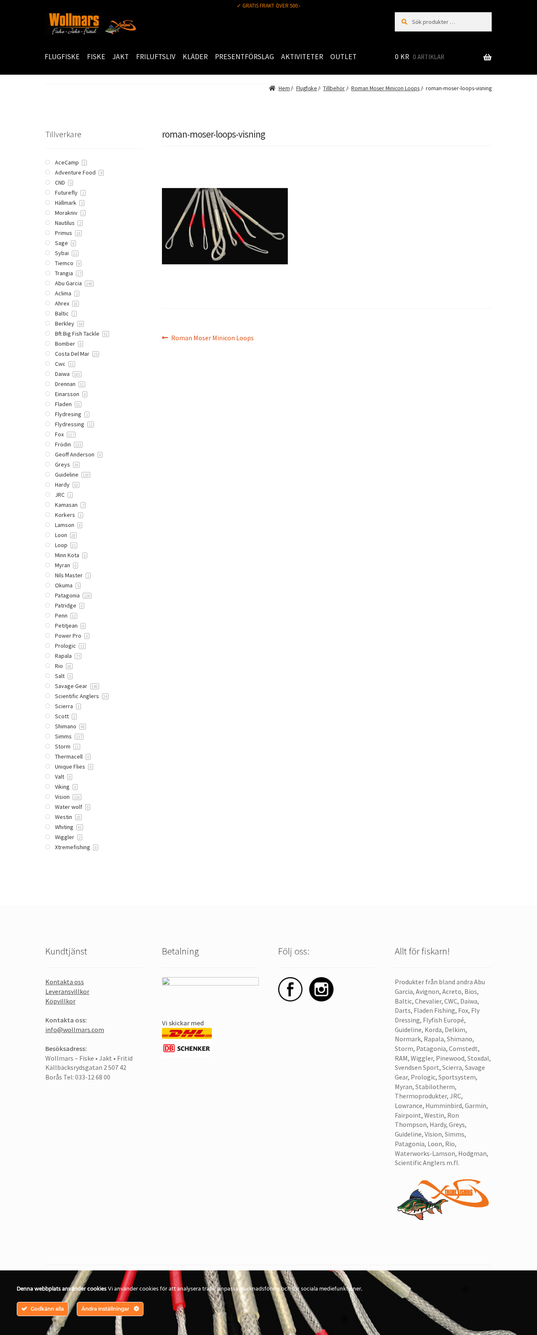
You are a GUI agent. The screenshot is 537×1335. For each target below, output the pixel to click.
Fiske (96, 56)
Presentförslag (244, 56)
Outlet (343, 56)
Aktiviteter (302, 56)
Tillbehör (334, 88)
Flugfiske (62, 56)
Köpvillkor (60, 1001)
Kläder (195, 56)
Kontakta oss (64, 982)
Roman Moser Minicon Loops (385, 88)
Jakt (120, 56)
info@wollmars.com (74, 1029)
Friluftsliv (155, 56)
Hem (284, 88)
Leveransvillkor (67, 991)
